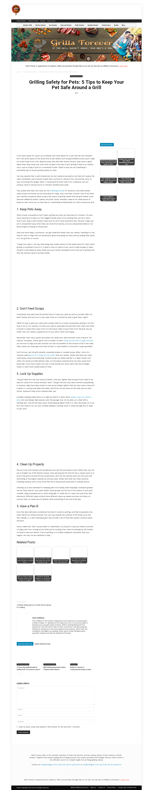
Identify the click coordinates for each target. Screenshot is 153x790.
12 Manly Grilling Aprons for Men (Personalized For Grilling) (34, 606)
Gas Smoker (53, 25)
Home (19, 72)
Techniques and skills (30, 72)
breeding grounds (57, 191)
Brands (116, 25)
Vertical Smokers (33, 21)
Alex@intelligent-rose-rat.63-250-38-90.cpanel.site (60, 764)
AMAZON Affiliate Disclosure (79, 787)
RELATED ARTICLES (25, 644)
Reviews (42, 21)
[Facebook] (120, 20)
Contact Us (101, 787)
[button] (133, 25)
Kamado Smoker (93, 25)
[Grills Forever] (76, 45)
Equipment (74, 664)
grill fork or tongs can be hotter (42, 355)
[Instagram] (123, 20)
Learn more (123, 66)
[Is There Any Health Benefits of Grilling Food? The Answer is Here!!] (29, 657)
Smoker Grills (27, 25)
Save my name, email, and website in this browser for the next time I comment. (49, 727)
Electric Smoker (40, 25)
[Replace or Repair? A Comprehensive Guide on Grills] (82, 657)
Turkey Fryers (106, 25)
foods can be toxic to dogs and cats (78, 341)
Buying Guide (51, 21)
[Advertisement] (119, 122)
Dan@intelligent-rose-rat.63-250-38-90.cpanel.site (102, 764)
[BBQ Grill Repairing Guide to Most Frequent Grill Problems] (55, 657)
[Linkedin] (127, 20)
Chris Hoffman (38, 618)
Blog (123, 25)
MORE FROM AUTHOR (42, 644)
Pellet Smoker (79, 25)
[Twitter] (134, 20)
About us (93, 787)
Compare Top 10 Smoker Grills (127, 787)
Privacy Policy (111, 787)
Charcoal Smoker (66, 25)
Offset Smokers (21, 21)
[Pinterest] (131, 20)
